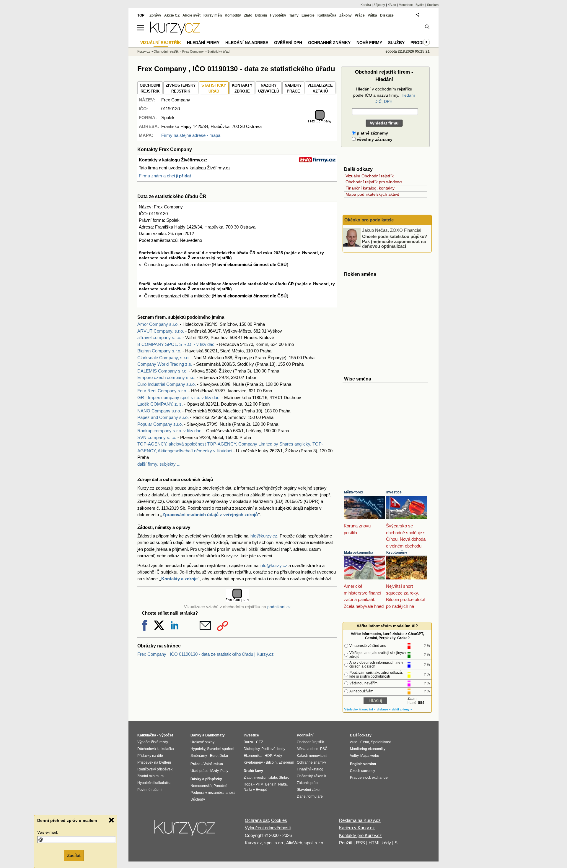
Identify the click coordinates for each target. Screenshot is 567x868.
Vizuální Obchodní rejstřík (370, 176)
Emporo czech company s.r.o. (166, 377)
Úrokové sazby (202, 742)
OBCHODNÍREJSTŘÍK (150, 88)
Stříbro (284, 777)
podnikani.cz (279, 607)
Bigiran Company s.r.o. (159, 350)
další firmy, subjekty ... (158, 464)
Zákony (345, 15)
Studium (433, 5)
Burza (248, 742)
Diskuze (387, 15)
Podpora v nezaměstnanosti (212, 793)
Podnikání (305, 735)
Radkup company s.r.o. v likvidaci (169, 430)
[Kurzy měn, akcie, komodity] (185, 830)
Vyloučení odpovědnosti (268, 827)
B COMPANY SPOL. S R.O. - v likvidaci (176, 344)
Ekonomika (253, 756)
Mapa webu (369, 756)
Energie (308, 15)
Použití (345, 842)
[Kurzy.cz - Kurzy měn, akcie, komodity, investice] (175, 32)
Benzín (270, 784)
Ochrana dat (257, 820)
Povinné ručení (149, 790)
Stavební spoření (220, 749)
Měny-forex (353, 492)
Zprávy (155, 15)
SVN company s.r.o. (156, 437)
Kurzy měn (212, 15)
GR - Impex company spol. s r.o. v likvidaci (178, 397)
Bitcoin (261, 15)
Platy (224, 771)
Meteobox (406, 5)
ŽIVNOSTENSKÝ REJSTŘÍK (181, 88)
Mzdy (214, 771)
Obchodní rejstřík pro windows (374, 181)
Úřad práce (199, 771)
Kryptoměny (396, 552)
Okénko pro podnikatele (369, 219)
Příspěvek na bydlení (154, 762)
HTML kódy (380, 842)
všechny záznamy (374, 139)
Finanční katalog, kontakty (370, 188)
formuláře (315, 796)
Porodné (220, 786)
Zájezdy (379, 5)
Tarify (294, 15)
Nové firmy (369, 42)
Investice (394, 492)
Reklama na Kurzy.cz (360, 820)
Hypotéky (278, 15)
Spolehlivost (381, 742)
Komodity (233, 15)
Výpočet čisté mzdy (152, 742)
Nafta (282, 784)
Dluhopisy (252, 749)
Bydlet (420, 5)
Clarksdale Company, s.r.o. (163, 357)
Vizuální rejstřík (160, 42)
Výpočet (166, 735)
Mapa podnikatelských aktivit (372, 194)
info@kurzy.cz (263, 535)
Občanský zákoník (311, 776)
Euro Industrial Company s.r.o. (166, 384)
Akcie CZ (172, 15)
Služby (396, 42)
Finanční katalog (310, 769)
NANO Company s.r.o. (159, 410)
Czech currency (362, 771)
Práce (360, 15)
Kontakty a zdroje (179, 578)
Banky (195, 735)
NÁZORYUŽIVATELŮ (268, 88)
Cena (364, 742)
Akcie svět (192, 15)
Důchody (197, 799)
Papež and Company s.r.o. (163, 417)
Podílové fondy (273, 749)
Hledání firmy (203, 42)
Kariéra (366, 5)
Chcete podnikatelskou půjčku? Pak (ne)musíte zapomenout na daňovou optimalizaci (394, 241)
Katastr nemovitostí (312, 756)
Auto (353, 742)
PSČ (324, 749)
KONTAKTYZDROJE (242, 88)
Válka (372, 15)
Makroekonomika (358, 552)
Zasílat (74, 855)
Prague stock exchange (369, 777)
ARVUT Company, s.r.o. (160, 330)
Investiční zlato (265, 777)
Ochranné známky (329, 42)
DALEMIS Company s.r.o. (162, 370)
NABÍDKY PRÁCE (293, 88)
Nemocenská (201, 786)
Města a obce (307, 749)
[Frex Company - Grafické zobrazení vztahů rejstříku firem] (319, 121)
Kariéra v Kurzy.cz (357, 827)
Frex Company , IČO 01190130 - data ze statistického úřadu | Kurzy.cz (205, 654)
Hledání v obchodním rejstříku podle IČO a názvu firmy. (384, 95)
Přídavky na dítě (150, 756)
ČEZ (259, 742)
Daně (301, 796)
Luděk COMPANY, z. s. (160, 404)
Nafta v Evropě (255, 790)
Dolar (223, 756)
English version (363, 764)
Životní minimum (150, 776)
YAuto (392, 5)
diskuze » (384, 709)
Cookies (279, 820)
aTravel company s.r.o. (159, 337)
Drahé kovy (253, 771)
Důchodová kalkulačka (155, 749)
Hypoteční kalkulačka (154, 783)
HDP (268, 756)
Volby (354, 756)
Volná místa (213, 764)
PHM (259, 784)
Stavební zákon (309, 790)
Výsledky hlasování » (360, 709)
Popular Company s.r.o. (160, 424)
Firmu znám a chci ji (165, 175)
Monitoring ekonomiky (367, 749)
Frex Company (193, 51)
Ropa (248, 784)
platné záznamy (372, 133)
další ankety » (402, 709)
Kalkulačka (326, 15)
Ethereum (286, 762)
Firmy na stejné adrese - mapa (190, 135)
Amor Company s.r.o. (158, 324)
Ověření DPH (288, 42)
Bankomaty (215, 735)
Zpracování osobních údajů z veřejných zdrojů (210, 514)
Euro (214, 756)
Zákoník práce (308, 783)
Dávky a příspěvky (206, 779)
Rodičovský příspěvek (154, 769)
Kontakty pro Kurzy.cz (360, 835)
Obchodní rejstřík (166, 51)
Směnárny (198, 756)
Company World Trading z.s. (164, 364)
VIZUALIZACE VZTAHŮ (320, 88)
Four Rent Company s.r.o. (162, 390)
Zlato (248, 15)
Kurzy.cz (143, 51)
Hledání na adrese (246, 42)
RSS (360, 842)
